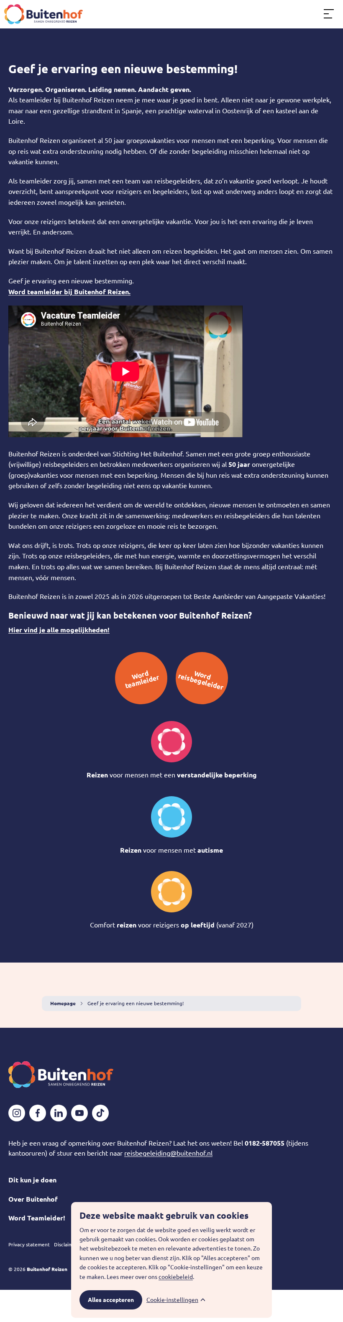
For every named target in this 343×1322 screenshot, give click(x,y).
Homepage (63, 1003)
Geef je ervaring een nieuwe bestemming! (123, 68)
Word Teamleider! (36, 1218)
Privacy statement (29, 1244)
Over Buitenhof (33, 1199)
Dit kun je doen (32, 1180)
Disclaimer (66, 1244)
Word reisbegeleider (201, 680)
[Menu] (329, 14)
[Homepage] (43, 14)
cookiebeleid (176, 1277)
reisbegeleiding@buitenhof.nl (168, 1153)
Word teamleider (142, 679)
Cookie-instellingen (172, 1300)
